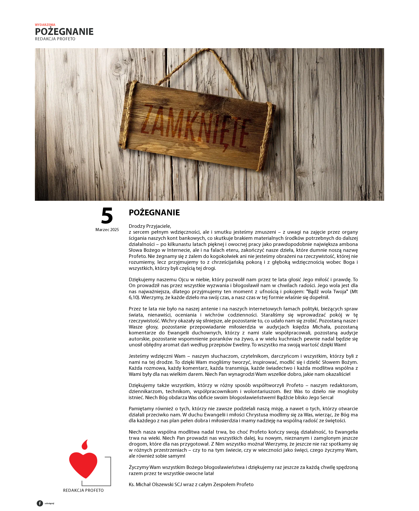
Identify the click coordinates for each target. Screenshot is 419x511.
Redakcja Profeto (55, 39)
